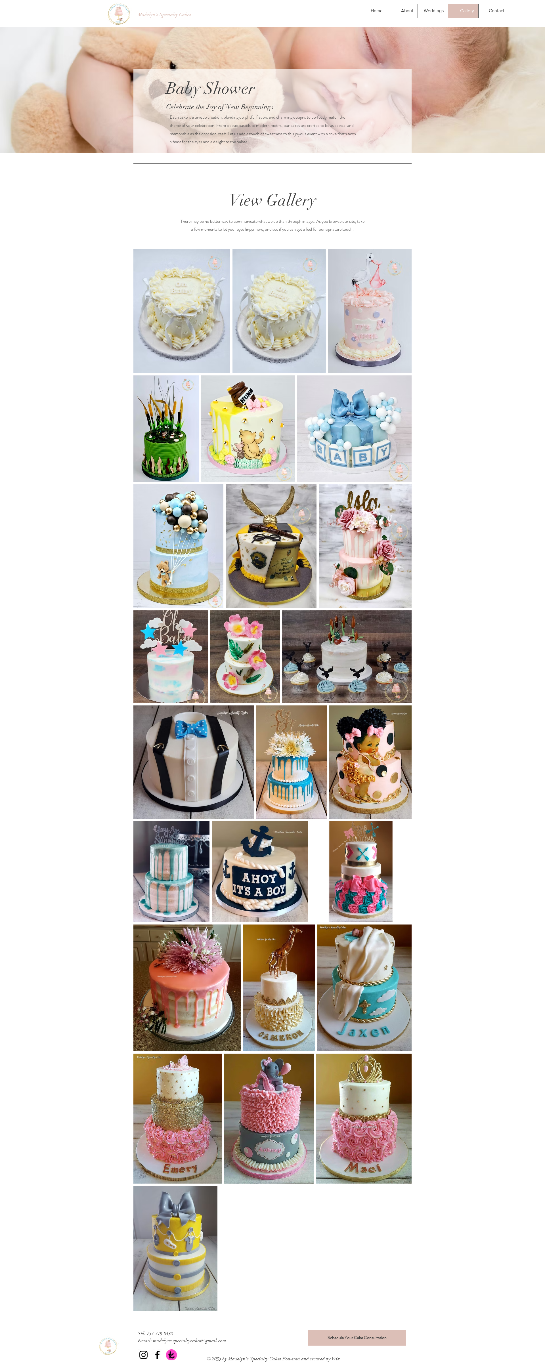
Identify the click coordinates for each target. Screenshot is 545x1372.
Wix (336, 1359)
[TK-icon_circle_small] (171, 1354)
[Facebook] (157, 1354)
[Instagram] (143, 1354)
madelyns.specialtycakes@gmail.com (189, 1341)
